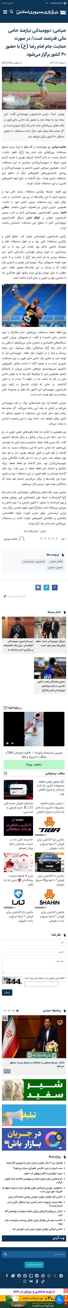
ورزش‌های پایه (31, 531)
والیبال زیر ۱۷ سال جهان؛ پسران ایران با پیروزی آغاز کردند (34, 1163)
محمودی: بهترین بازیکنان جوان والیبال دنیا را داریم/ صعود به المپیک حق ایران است (32, 1190)
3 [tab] (9, 1011)
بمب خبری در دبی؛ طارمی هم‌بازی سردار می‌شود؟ (37, 1168)
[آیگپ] (31, 1276)
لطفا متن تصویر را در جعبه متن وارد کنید (45, 978)
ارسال (7, 993)
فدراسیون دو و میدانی (34, 562)
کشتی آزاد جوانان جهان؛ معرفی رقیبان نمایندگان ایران (35, 1197)
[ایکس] (55, 1276)
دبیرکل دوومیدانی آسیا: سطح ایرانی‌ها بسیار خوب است (50, 643)
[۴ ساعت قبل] (34, 1036)
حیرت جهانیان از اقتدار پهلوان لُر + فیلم (43, 1174)
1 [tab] (17, 1011)
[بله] (37, 1276)
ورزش (43, 531)
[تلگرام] (61, 1276)
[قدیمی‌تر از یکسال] (50, 627)
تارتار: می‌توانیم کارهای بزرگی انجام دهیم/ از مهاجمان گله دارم (33, 1213)
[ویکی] (31, 1282)
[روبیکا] (49, 1276)
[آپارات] (43, 1276)
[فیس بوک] (6, 1276)
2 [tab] (13, 1011)
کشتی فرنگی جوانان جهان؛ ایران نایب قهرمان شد (37, 1229)
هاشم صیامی (55, 562)
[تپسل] (5, 708)
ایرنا (37, 12)
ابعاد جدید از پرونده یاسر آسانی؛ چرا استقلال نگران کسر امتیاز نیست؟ (34, 1204)
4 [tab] (5, 1011)
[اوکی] (37, 1282)
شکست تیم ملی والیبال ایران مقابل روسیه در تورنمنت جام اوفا (33, 1222)
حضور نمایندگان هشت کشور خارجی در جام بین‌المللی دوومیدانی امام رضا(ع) (51, 686)
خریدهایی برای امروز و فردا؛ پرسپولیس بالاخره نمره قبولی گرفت (33, 1181)
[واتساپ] (25, 1282)
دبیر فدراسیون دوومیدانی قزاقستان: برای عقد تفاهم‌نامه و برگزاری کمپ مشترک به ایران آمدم (18, 647)
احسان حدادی (55, 568)
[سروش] (19, 1276)
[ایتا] (25, 1276)
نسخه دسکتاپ (34, 1265)
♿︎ (59, 1299)
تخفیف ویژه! (34, 764)
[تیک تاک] (43, 1282)
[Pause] (7, 743)
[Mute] (12, 743)
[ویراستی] (12, 1276)
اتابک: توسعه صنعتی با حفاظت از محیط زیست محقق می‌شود (37, 1064)
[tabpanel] (34, 1045)
